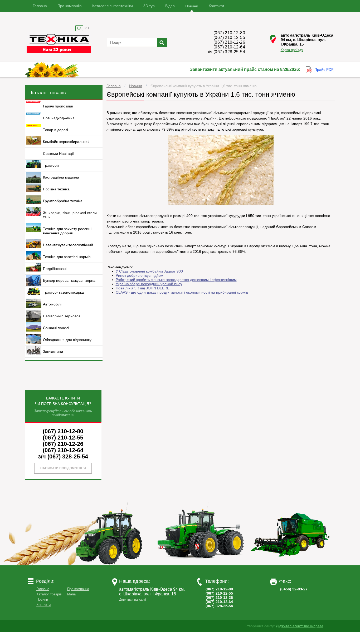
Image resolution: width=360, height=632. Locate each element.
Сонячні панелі (56, 328)
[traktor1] (111, 564)
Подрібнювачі (54, 268)
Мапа (71, 594)
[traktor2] (201, 564)
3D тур (149, 6)
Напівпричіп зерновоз (61, 316)
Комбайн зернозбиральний (66, 142)
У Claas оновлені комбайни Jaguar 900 (149, 271)
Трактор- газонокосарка (63, 292)
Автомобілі (52, 304)
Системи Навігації (58, 153)
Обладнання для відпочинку (67, 340)
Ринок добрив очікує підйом (139, 275)
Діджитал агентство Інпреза (299, 626)
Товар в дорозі (55, 130)
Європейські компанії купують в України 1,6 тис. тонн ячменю (203, 86)
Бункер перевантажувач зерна (69, 280)
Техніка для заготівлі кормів (66, 257)
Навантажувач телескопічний (68, 245)
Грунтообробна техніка (62, 201)
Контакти (216, 6)
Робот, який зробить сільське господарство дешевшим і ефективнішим (176, 280)
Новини (191, 6)
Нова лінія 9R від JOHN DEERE (142, 288)
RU (87, 28)
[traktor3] (290, 564)
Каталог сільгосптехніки (112, 6)
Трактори (51, 165)
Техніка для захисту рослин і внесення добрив (67, 231)
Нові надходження (59, 118)
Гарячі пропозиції (58, 106)
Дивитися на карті (132, 599)
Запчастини (53, 351)
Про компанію (69, 6)
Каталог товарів (49, 594)
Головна (40, 6)
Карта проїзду (292, 50)
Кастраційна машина (61, 177)
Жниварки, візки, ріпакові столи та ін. (70, 215)
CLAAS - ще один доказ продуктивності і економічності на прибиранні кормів (182, 292)
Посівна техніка (56, 189)
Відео (170, 6)
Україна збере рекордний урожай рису (149, 284)
